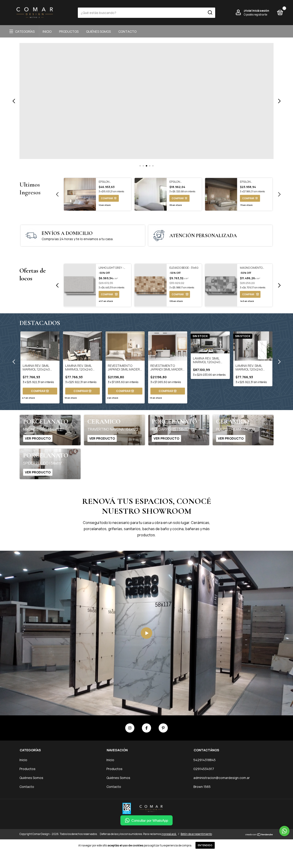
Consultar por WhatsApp (149, 820)
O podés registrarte (255, 14)
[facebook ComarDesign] (146, 728)
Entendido (205, 845)
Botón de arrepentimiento (196, 834)
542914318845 (204, 760)
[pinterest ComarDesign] (163, 728)
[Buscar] (210, 12)
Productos (69, 31)
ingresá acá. (169, 834)
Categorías (25, 31)
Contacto (127, 31)
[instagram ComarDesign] (129, 728)
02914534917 (203, 769)
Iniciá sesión (260, 11)
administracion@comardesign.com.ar (221, 778)
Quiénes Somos (98, 31)
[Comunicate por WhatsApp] (284, 831)
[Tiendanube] (259, 834)
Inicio (47, 31)
